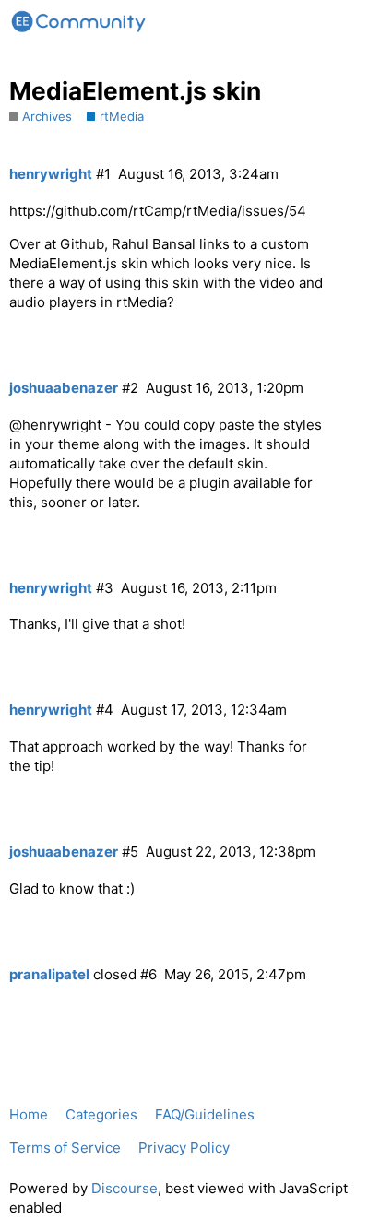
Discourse (124, 1188)
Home (28, 1114)
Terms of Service (65, 1147)
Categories (101, 1114)
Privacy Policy (184, 1147)
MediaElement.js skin (135, 91)
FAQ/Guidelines (205, 1114)
